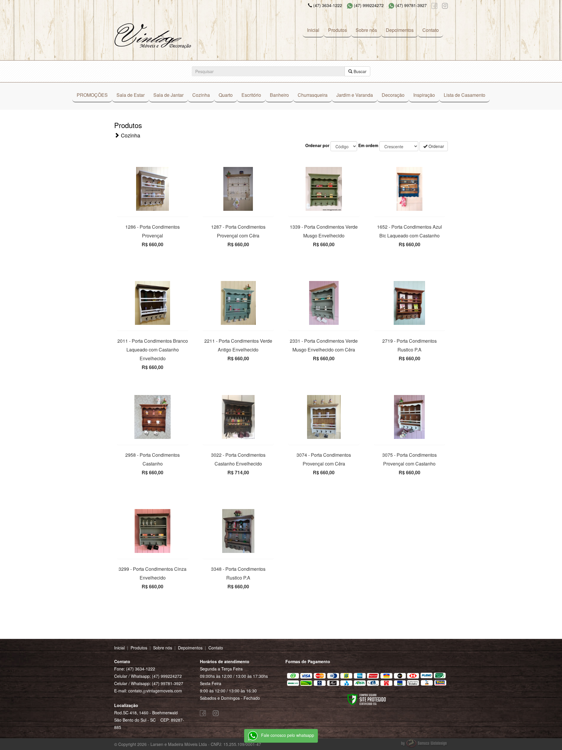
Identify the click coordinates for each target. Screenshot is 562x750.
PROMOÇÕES (92, 95)
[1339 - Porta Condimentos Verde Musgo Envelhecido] (323, 189)
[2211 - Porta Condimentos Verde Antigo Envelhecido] (238, 303)
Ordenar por (317, 145)
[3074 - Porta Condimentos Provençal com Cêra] (323, 417)
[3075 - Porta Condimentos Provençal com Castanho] (409, 417)
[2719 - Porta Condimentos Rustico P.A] (409, 303)
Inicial (313, 30)
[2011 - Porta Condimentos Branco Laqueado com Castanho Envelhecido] (152, 303)
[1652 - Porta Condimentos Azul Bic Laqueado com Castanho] (409, 189)
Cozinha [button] (201, 95)
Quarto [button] (226, 95)
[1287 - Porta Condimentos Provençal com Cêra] (238, 189)
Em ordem (368, 145)
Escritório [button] (251, 95)
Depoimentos (400, 30)
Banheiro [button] (279, 95)
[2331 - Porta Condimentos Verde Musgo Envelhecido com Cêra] (323, 303)
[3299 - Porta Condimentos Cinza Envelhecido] (152, 531)
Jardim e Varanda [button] (354, 95)
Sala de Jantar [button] (168, 95)
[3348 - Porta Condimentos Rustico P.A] (238, 531)
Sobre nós (366, 30)
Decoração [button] (393, 95)
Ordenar (435, 146)
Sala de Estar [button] (130, 95)
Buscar (359, 71)
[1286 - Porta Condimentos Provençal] (152, 189)
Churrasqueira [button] (313, 95)
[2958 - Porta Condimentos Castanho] (152, 417)
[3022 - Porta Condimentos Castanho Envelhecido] (238, 417)
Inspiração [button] (424, 95)
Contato (430, 30)
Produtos (337, 30)
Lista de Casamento (464, 95)
